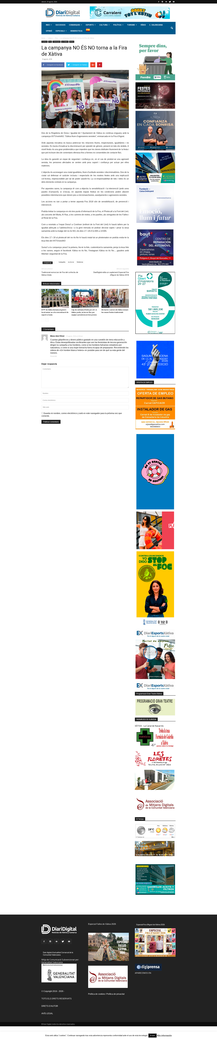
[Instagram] (162, 1)
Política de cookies (96, 994)
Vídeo (143, 25)
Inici (48, 25)
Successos (60, 25)
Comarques (74, 25)
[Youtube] (174, 1)
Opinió (49, 31)
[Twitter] (170, 1)
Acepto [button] (152, 1035)
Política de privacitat (115, 994)
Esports (90, 25)
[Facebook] (158, 1)
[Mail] (166, 1)
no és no (71, 262)
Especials (60, 31)
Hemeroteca (76, 31)
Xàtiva (71, 42)
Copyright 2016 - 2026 (53, 991)
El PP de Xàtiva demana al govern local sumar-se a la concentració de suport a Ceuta (54, 312)
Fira (50, 42)
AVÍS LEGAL (47, 1013)
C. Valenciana (156, 25)
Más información (164, 1035)
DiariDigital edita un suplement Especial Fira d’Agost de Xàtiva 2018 (111, 273)
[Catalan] (89, 31)
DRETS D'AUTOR (49, 1006)
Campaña (62, 262)
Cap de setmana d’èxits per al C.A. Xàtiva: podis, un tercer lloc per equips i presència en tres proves (84, 312)
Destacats (45, 306)
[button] (172, 28)
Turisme (131, 25)
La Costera (65, 42)
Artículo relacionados (51, 284)
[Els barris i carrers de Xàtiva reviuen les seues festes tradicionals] (115, 298)
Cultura (103, 25)
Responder (53, 356)
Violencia (80, 262)
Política (117, 25)
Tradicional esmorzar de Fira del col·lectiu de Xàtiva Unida (59, 273)
